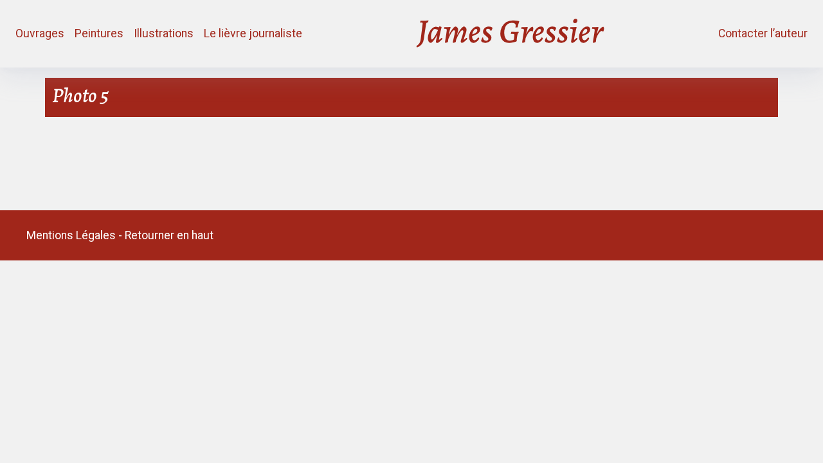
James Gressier (510, 34)
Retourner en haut (169, 235)
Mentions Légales (71, 235)
